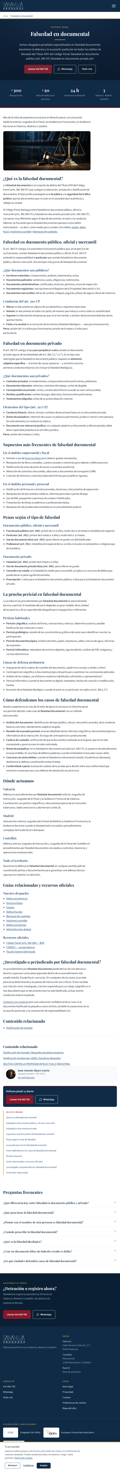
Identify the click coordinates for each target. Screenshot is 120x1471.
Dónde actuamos (14, 1156)
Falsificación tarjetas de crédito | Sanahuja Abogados (32, 1058)
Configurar (28, 1465)
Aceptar (44, 1465)
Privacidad (67, 1392)
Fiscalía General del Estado (20, 952)
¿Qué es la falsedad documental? (21, 1117)
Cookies (66, 1397)
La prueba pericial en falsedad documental (26, 1145)
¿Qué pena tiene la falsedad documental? (28, 1212)
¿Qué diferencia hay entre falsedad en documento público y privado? (46, 1203)
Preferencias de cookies (74, 1402)
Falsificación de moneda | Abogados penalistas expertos (33, 1053)
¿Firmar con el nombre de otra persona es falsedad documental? (43, 1222)
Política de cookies (23, 1458)
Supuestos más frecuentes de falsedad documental (30, 1134)
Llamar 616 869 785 (38, 69)
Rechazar (12, 1465)
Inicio (5, 16)
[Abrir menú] (114, 5)
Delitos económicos (17, 899)
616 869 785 (9, 1386)
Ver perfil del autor (26, 1077)
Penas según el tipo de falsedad (21, 1139)
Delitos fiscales (14, 912)
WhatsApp (67, 69)
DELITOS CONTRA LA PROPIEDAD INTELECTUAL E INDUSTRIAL (36, 1064)
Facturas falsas (14, 903)
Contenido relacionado (17, 1172)
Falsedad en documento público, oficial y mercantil (30, 1123)
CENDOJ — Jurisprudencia (20, 947)
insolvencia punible (20, 232)
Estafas (10, 907)
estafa (75, 227)
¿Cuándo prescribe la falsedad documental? (30, 1232)
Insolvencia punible (16, 921)
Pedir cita (87, 69)
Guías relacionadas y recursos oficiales (24, 1161)
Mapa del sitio (69, 1408)
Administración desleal (18, 929)
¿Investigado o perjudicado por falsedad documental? (31, 1167)
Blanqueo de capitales (18, 916)
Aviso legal (67, 1386)
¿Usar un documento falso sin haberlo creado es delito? (37, 1251)
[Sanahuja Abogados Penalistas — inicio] (13, 6)
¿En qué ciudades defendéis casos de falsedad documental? (40, 1261)
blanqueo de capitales (45, 232)
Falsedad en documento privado (21, 1128)
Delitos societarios (16, 925)
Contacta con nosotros (15, 1002)
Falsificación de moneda (19, 1028)
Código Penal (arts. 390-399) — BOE (25, 943)
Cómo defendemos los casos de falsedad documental (31, 1150)
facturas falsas (33, 458)
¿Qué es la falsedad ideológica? (22, 1241)
